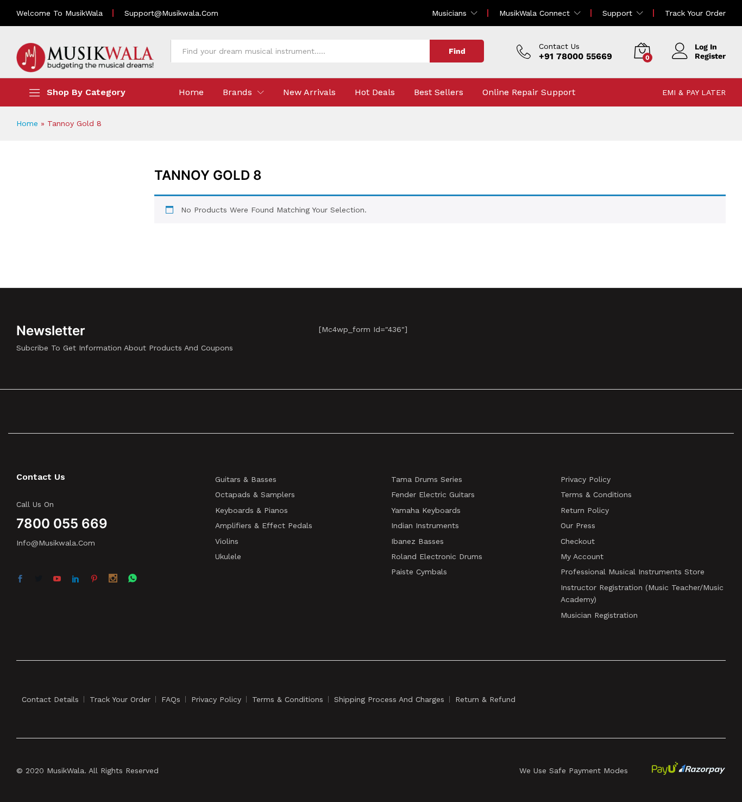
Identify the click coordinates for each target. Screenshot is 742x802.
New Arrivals (309, 92)
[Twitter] (38, 579)
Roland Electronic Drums (436, 556)
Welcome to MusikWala (59, 13)
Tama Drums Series (426, 479)
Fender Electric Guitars (433, 494)
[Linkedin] (75, 579)
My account (582, 556)
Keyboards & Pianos (251, 510)
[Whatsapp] (132, 579)
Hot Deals (375, 92)
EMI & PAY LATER (694, 92)
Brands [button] (237, 92)
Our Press (578, 525)
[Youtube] (57, 579)
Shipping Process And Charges (389, 699)
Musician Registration (599, 615)
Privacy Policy (586, 479)
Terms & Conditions (596, 494)
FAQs (170, 699)
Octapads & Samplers (255, 494)
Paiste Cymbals (419, 571)
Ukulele (228, 556)
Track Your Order (695, 13)
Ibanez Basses (417, 541)
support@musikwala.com (171, 13)
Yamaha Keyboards (426, 510)
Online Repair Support (528, 92)
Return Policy (585, 510)
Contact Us (559, 46)
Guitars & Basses (245, 479)
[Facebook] (20, 579)
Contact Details (50, 699)
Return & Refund (485, 699)
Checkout (578, 541)
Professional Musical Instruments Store (633, 571)
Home (191, 92)
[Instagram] (113, 579)
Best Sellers (438, 92)
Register (710, 56)
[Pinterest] (94, 579)
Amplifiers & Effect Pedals (263, 525)
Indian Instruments (425, 525)
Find (457, 51)
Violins (226, 541)
